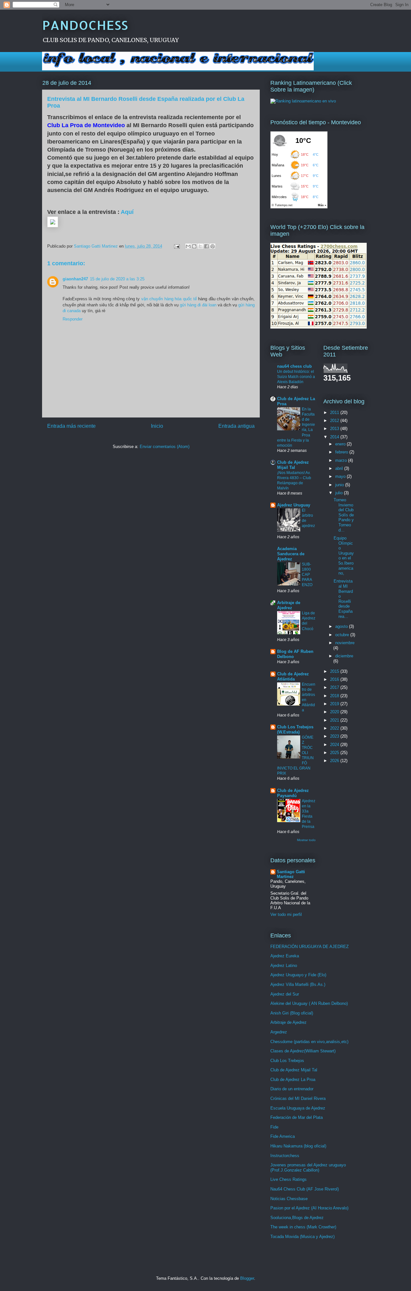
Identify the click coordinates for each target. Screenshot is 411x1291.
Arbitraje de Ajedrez (288, 605)
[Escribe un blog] (194, 246)
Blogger (247, 1278)
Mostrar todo (306, 840)
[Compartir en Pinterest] (212, 246)
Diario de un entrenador (291, 1088)
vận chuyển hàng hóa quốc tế (169, 298)
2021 (335, 720)
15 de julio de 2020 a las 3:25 (117, 279)
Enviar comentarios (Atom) (164, 446)
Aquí (127, 212)
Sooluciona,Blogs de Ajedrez (297, 1217)
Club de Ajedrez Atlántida (293, 676)
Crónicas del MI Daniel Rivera (298, 1098)
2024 (335, 744)
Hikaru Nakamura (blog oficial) (298, 1146)
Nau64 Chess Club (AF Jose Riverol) (304, 1189)
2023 (335, 736)
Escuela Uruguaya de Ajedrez (297, 1108)
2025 (335, 752)
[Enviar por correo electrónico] (188, 246)
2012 (335, 420)
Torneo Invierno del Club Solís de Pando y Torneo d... (344, 514)
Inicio (157, 426)
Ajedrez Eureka (284, 955)
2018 (335, 695)
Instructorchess (284, 1155)
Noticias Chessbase (289, 1198)
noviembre (344, 642)
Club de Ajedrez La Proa (292, 1079)
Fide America (282, 1136)
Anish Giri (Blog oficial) (291, 1013)
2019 (335, 703)
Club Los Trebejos (287, 1060)
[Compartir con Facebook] (206, 246)
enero (341, 444)
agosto (342, 626)
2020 (335, 711)
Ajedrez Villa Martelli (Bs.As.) (297, 984)
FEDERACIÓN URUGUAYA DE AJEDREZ (309, 946)
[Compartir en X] (200, 246)
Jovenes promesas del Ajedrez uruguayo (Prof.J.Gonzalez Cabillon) (308, 1167)
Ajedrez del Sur (284, 994)
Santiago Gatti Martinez (291, 874)
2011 (335, 412)
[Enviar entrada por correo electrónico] (176, 246)
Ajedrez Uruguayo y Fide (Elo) (298, 974)
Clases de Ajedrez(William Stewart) (303, 1051)
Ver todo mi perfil (286, 914)
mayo (341, 476)
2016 (335, 679)
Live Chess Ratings (288, 1179)
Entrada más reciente (71, 426)
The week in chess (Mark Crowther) (303, 1227)
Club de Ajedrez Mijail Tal (293, 465)
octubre (342, 634)
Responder (73, 319)
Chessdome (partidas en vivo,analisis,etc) (309, 1041)
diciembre (344, 656)
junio (340, 484)
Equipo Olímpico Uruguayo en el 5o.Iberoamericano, (344, 555)
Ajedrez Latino (283, 965)
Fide (274, 1127)
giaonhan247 (75, 279)
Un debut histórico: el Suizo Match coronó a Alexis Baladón (296, 376)
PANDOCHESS (85, 25)
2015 (335, 671)
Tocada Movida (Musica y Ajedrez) (302, 1236)
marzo (341, 460)
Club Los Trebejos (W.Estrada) (295, 729)
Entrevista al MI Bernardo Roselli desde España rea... (343, 599)
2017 (335, 687)
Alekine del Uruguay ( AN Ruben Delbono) (309, 1003)
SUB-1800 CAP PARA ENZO (307, 574)
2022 (335, 728)
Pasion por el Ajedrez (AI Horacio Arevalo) (309, 1208)
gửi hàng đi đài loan (198, 305)
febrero (342, 452)
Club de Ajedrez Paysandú (293, 793)
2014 (335, 437)
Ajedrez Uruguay (293, 505)
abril (339, 468)
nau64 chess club (294, 366)
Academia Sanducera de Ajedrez (290, 553)
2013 (335, 428)
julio (339, 492)
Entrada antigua (236, 426)
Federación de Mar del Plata (296, 1117)
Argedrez (278, 1032)
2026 (335, 760)
